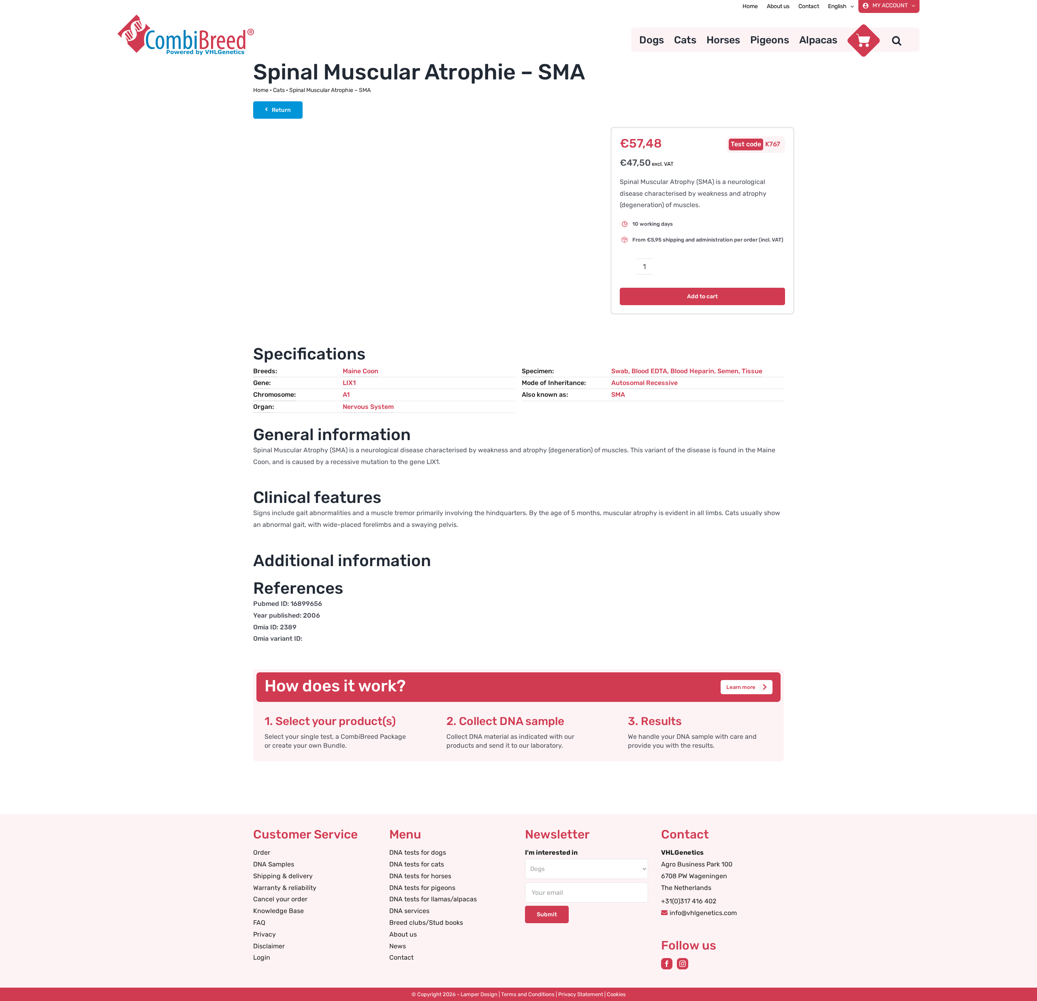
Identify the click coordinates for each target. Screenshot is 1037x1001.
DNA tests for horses (420, 876)
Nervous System (368, 407)
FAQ (259, 922)
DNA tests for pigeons (422, 888)
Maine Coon (360, 371)
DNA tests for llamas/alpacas (433, 899)
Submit (547, 914)
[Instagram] (682, 963)
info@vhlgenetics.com (703, 913)
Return (281, 110)
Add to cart (702, 296)
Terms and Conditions (528, 994)
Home (261, 90)
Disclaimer (269, 946)
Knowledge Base (278, 911)
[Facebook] (666, 963)
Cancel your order (280, 899)
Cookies (616, 994)
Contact (401, 957)
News (397, 946)
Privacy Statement (580, 994)
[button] (896, 40)
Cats (279, 90)
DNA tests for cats (416, 864)
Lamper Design (479, 994)
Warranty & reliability (284, 888)
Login (261, 957)
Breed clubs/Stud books (426, 922)
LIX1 (349, 383)
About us (403, 934)
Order (261, 852)
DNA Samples (273, 864)
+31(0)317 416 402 (688, 901)
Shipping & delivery (283, 876)
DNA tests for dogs (417, 852)
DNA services (409, 911)
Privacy (264, 934)
